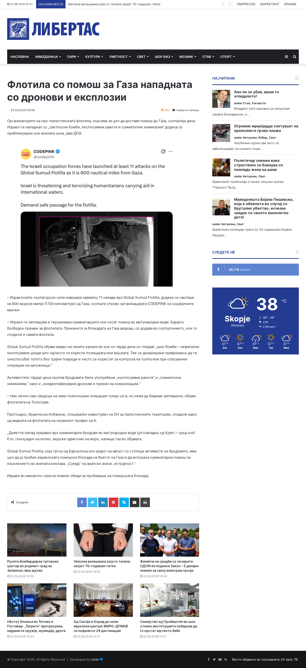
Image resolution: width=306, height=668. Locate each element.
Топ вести (259, 103)
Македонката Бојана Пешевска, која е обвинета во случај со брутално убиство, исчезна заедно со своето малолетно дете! (263, 208)
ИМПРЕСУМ (246, 4)
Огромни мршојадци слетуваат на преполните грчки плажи (266, 128)
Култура (92, 57)
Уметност (118, 57)
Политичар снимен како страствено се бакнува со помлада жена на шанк (258, 165)
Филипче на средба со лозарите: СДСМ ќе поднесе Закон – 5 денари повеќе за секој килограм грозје (169, 565)
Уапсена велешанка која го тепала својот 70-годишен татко (114, 4)
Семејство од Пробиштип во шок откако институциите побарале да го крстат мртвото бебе (168, 626)
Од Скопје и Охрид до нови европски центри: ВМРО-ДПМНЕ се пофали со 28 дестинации (101, 626)
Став (206, 57)
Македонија (46, 57)
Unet (95, 659)
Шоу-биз (162, 57)
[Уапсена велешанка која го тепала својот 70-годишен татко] (103, 540)
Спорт (226, 57)
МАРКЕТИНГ (269, 4)
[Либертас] (53, 29)
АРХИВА (290, 4)
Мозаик (186, 57)
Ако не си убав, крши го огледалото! (256, 94)
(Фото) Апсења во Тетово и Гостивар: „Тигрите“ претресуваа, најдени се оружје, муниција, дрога (36, 626)
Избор (262, 137)
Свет (141, 57)
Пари (71, 57)
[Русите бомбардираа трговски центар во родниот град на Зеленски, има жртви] (36, 540)
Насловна (20, 57)
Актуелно (250, 137)
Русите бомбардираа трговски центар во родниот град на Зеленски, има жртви (32, 565)
